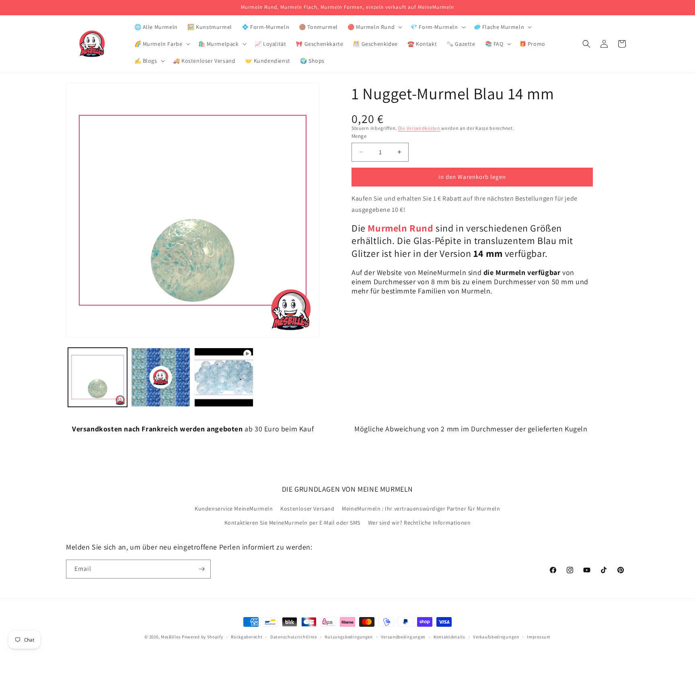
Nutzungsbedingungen (348, 637)
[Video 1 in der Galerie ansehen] (223, 377)
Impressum (538, 637)
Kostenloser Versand (307, 508)
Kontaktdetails (449, 637)
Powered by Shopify (202, 637)
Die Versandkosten (419, 128)
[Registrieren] (201, 569)
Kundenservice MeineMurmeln (234, 508)
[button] (374, 26)
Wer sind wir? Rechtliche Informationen (419, 522)
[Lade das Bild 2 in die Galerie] (160, 377)
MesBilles (171, 637)
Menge (359, 136)
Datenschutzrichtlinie (293, 637)
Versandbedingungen (403, 637)
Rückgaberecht (246, 637)
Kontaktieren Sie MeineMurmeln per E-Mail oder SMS (292, 522)
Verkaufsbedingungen (496, 637)
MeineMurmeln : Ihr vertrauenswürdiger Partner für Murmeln (421, 508)
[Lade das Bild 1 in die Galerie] (97, 377)
